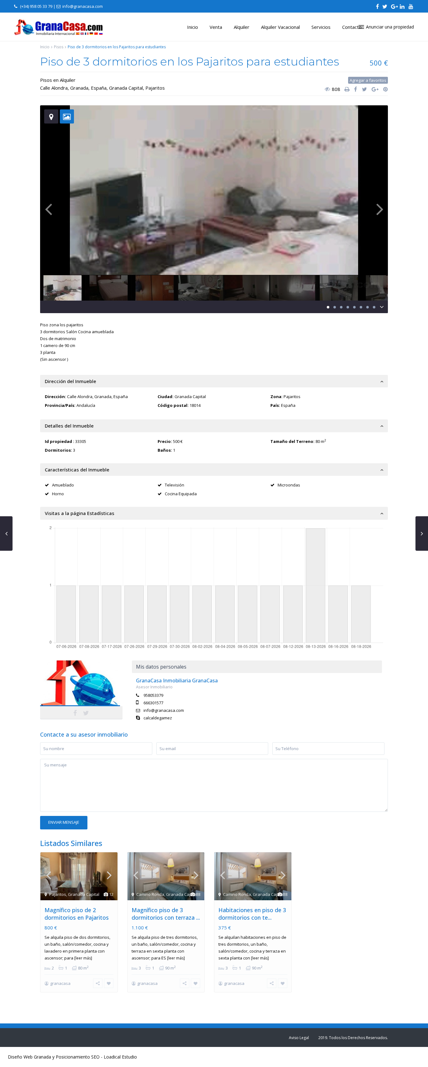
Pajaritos (155, 88)
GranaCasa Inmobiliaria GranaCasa (81, 688)
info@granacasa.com (164, 710)
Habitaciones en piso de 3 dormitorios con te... (252, 913)
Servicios (321, 27)
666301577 (153, 703)
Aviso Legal (299, 1037)
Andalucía (85, 405)
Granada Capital (126, 88)
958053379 (153, 695)
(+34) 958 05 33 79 (36, 6)
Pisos (58, 47)
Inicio (192, 27)
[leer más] (83, 958)
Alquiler (241, 27)
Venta (216, 27)
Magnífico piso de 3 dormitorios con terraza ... (166, 913)
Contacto (352, 27)
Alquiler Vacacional (280, 27)
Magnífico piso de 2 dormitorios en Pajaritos (76, 913)
